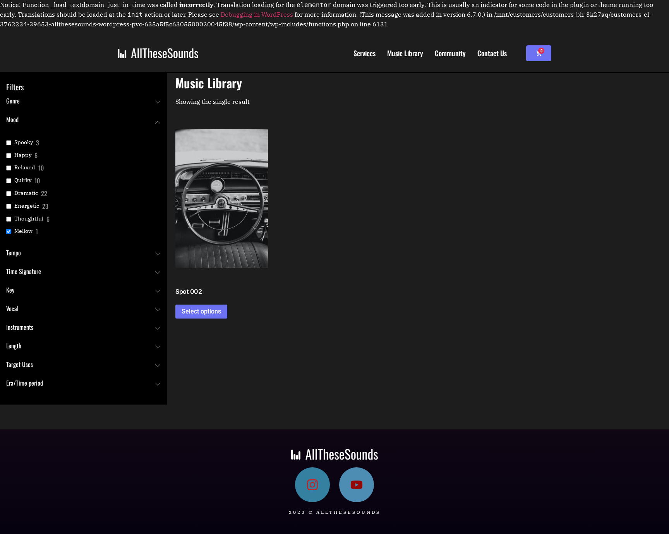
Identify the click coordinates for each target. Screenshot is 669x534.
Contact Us (492, 53)
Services (364, 53)
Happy (22, 155)
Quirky (22, 180)
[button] (221, 202)
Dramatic (26, 192)
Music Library (405, 53)
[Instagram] (312, 484)
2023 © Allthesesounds (335, 512)
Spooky (23, 142)
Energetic (26, 205)
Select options (201, 311)
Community (450, 53)
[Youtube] (356, 484)
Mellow (23, 230)
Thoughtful (28, 218)
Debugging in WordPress (257, 14)
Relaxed (24, 167)
